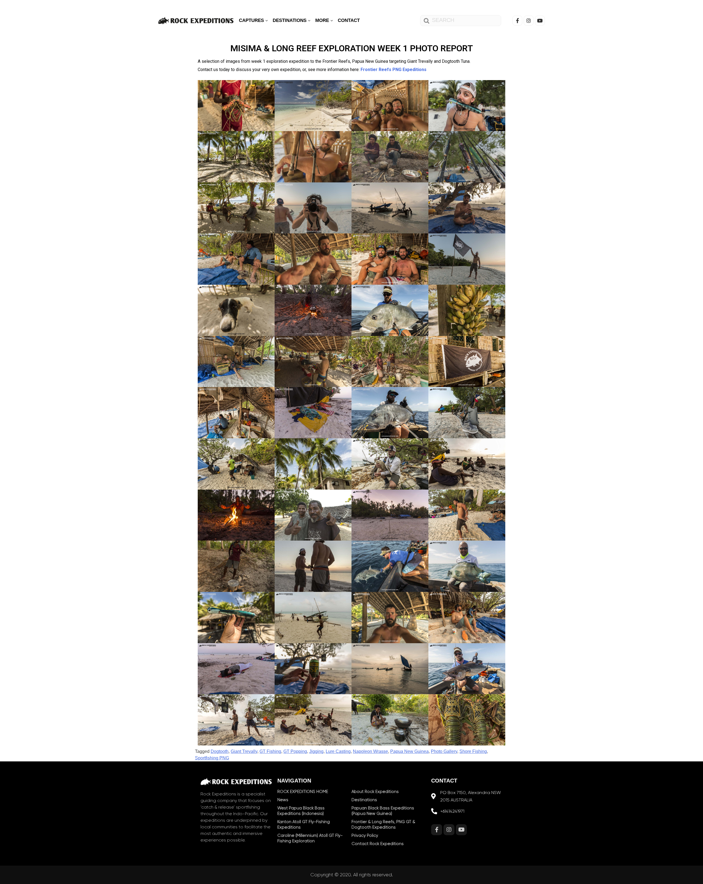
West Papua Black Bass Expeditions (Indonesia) (301, 811)
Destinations (290, 20)
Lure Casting (338, 751)
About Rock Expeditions (375, 791)
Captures (252, 20)
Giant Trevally (244, 751)
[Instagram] (529, 21)
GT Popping (295, 751)
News (282, 799)
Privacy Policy (365, 835)
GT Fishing (270, 751)
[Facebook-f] (517, 21)
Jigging (316, 751)
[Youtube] (540, 21)
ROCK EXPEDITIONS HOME (302, 791)
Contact (349, 20)
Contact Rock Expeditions (378, 843)
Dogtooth (219, 751)
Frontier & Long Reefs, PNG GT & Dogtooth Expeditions (383, 824)
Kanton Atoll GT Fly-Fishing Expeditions (303, 824)
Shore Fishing (473, 751)
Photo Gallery (444, 751)
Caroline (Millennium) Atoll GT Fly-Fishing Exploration (310, 838)
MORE (322, 20)
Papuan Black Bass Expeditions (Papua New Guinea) (383, 811)
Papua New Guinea (409, 751)
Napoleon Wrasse (370, 751)
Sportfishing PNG (212, 758)
